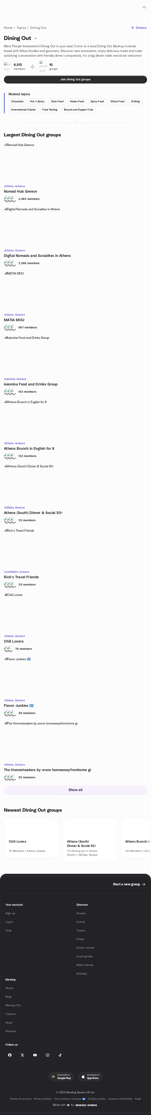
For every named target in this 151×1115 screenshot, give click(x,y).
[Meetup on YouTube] (35, 1055)
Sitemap (81, 973)
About (9, 988)
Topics (21, 27)
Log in (9, 922)
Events (80, 922)
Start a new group (126, 884)
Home (8, 27)
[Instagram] (47, 1055)
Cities (80, 939)
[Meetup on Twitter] (22, 1055)
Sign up (10, 913)
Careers (11, 1014)
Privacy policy (43, 1099)
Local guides (84, 956)
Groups (81, 913)
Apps (9, 1022)
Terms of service (20, 1099)
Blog (8, 996)
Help (9, 930)
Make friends (84, 965)
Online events (85, 947)
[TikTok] (60, 1055)
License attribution (120, 1099)
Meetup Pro (13, 1005)
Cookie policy (97, 1099)
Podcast (11, 1031)
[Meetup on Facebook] (10, 1055)
